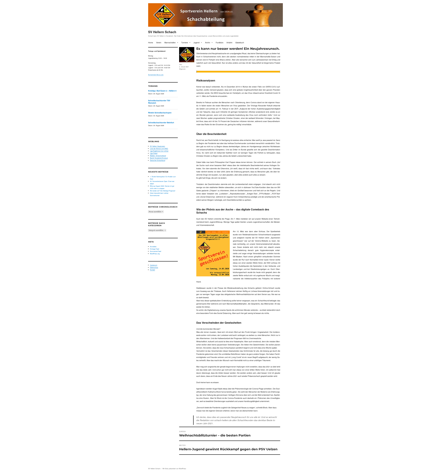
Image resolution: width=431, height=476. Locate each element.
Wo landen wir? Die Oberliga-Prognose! (162, 191)
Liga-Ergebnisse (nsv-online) (159, 151)
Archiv (207, 42)
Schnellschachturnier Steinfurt (161, 122)
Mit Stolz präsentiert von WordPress (174, 468)
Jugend (196, 42)
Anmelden (153, 246)
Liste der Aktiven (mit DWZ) (159, 149)
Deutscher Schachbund (157, 160)
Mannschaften (170, 42)
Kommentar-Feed (155, 251)
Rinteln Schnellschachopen (160, 112)
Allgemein (182, 69)
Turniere (184, 42)
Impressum (153, 265)
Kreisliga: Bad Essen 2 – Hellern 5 (162, 90)
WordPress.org (155, 254)
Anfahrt (229, 42)
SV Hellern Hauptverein (157, 146)
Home (150, 42)
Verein (158, 42)
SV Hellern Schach (162, 32)
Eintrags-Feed (154, 249)
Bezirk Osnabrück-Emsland (159, 158)
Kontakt (152, 270)
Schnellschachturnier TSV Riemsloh (159, 101)
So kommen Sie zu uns (155, 75)
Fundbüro (219, 42)
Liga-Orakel (153, 153)
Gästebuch (239, 42)
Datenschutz (154, 267)
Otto (180, 64)
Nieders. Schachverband (158, 156)
